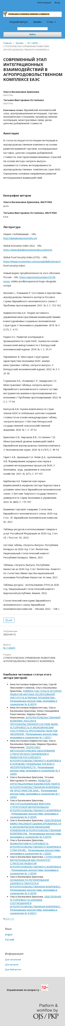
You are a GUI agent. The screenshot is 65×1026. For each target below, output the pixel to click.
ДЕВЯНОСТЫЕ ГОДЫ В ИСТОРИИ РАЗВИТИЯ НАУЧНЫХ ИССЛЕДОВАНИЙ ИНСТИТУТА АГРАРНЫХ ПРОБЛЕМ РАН (36, 694)
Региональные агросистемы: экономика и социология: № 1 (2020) (35, 794)
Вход (57, 2)
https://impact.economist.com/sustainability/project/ (32, 261)
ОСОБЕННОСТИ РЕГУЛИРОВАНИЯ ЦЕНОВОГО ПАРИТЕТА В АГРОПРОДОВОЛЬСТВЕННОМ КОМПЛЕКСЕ (35, 883)
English (8, 934)
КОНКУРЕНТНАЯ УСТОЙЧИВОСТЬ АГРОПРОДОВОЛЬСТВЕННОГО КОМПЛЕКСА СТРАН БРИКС (35, 847)
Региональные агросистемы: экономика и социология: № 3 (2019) (35, 835)
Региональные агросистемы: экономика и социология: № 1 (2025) (35, 852)
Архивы (37, 21)
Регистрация (44, 2)
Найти (32, 34)
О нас (50, 21)
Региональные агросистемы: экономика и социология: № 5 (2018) (33, 891)
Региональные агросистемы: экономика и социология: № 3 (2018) (34, 815)
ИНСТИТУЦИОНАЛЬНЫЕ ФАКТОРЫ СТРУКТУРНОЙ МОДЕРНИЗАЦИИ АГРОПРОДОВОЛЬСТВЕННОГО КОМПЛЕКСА (35, 807)
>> (12, 918)
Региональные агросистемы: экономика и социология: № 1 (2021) (34, 735)
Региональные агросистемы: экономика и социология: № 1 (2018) (34, 871)
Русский (9, 939)
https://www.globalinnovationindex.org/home (27, 249)
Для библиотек (13, 969)
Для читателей (13, 959)
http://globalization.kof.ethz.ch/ (20, 238)
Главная (7, 42)
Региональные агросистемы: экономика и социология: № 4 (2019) (33, 702)
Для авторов (11, 964)
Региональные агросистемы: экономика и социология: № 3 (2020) (35, 770)
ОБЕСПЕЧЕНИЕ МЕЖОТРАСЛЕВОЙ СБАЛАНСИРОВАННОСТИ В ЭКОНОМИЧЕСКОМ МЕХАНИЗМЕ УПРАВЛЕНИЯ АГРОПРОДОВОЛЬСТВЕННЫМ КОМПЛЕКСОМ (35, 827)
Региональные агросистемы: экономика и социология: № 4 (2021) (33, 911)
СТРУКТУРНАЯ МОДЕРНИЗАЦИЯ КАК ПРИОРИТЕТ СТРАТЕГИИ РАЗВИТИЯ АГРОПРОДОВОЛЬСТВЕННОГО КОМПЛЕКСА (35, 861)
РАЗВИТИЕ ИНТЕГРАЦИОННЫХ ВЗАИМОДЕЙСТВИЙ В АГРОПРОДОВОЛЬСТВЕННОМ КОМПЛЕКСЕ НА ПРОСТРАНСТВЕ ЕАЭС (35, 785)
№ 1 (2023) (33, 42)
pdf (10, 620)
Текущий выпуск (18, 21)
